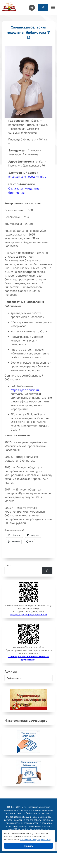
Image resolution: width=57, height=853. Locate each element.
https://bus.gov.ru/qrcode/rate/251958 (28, 614)
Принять (28, 846)
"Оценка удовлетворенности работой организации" (28, 658)
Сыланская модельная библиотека (24, 190)
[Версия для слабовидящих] (32, 8)
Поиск (8, 565)
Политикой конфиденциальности (32, 828)
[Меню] (53, 8)
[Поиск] (47, 570)
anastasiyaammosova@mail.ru (27, 176)
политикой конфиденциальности (35, 839)
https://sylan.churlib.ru (25, 390)
